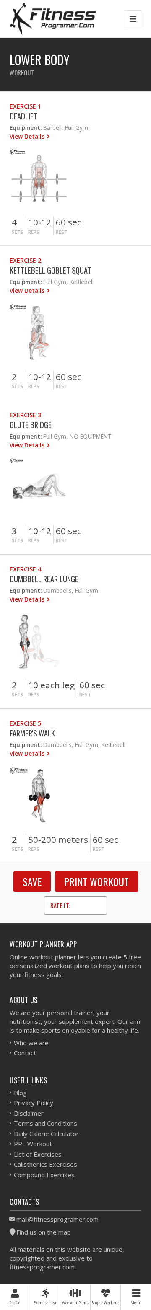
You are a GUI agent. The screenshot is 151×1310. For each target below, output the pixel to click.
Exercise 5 (25, 723)
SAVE (32, 881)
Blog (20, 1092)
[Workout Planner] (53, 18)
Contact (25, 1053)
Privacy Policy (33, 1102)
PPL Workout (33, 1143)
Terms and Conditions (45, 1123)
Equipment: (26, 128)
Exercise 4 (25, 569)
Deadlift (23, 115)
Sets (17, 232)
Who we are (31, 1043)
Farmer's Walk (32, 733)
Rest (62, 232)
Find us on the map (43, 1232)
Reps (33, 232)
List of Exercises (38, 1154)
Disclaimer (29, 1113)
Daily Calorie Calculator (46, 1133)
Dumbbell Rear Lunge (44, 578)
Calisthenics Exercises (45, 1164)
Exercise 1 (25, 106)
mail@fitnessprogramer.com (57, 1219)
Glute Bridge (31, 424)
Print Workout (96, 881)
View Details (28, 136)
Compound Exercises (44, 1174)
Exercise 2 (25, 260)
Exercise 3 (25, 415)
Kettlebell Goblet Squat (50, 270)
